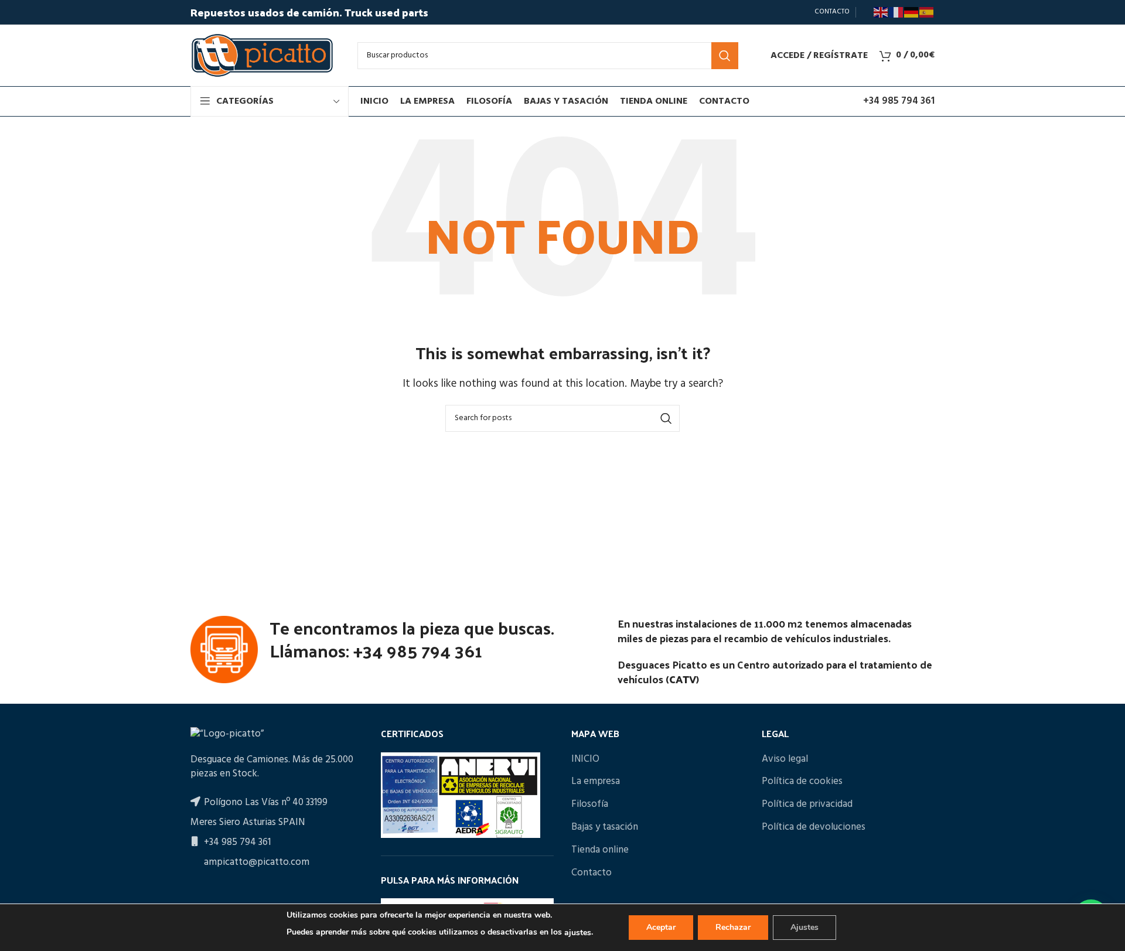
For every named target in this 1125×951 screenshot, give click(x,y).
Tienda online (600, 850)
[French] (896, 12)
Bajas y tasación (604, 827)
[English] (881, 12)
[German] (911, 12)
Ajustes (804, 927)
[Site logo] (262, 55)
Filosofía (589, 804)
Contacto (591, 873)
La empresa (595, 782)
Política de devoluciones (813, 827)
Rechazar (733, 927)
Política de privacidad (807, 804)
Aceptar (661, 927)
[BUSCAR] (724, 55)
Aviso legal (785, 759)
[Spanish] (927, 12)
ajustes (577, 932)
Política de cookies (802, 782)
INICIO (585, 759)
